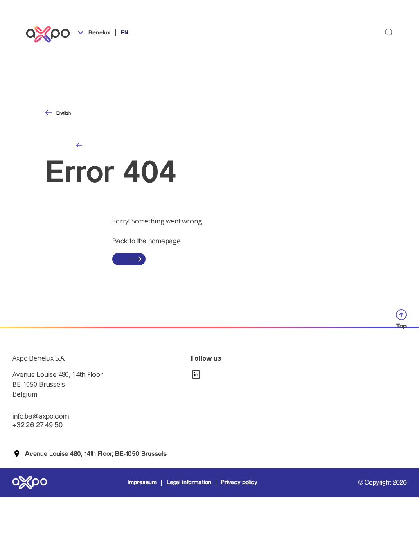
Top (401, 326)
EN (124, 33)
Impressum (142, 482)
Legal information (189, 482)
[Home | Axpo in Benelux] (51, 34)
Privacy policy (239, 482)
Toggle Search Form (389, 32)
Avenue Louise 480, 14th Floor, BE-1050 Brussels (95, 454)
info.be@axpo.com (40, 416)
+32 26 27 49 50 (37, 425)
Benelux (98, 33)
